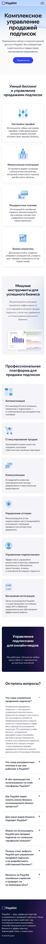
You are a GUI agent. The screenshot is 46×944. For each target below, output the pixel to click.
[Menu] (42, 3)
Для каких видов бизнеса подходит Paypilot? (20, 818)
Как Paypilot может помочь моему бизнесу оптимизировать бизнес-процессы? (19, 801)
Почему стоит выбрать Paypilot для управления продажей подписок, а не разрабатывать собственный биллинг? (19, 858)
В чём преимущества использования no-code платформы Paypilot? (19, 782)
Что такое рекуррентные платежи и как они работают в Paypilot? (19, 765)
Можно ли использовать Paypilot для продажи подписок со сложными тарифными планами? (19, 835)
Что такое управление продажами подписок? (18, 699)
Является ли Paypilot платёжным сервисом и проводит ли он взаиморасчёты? (17, 879)
